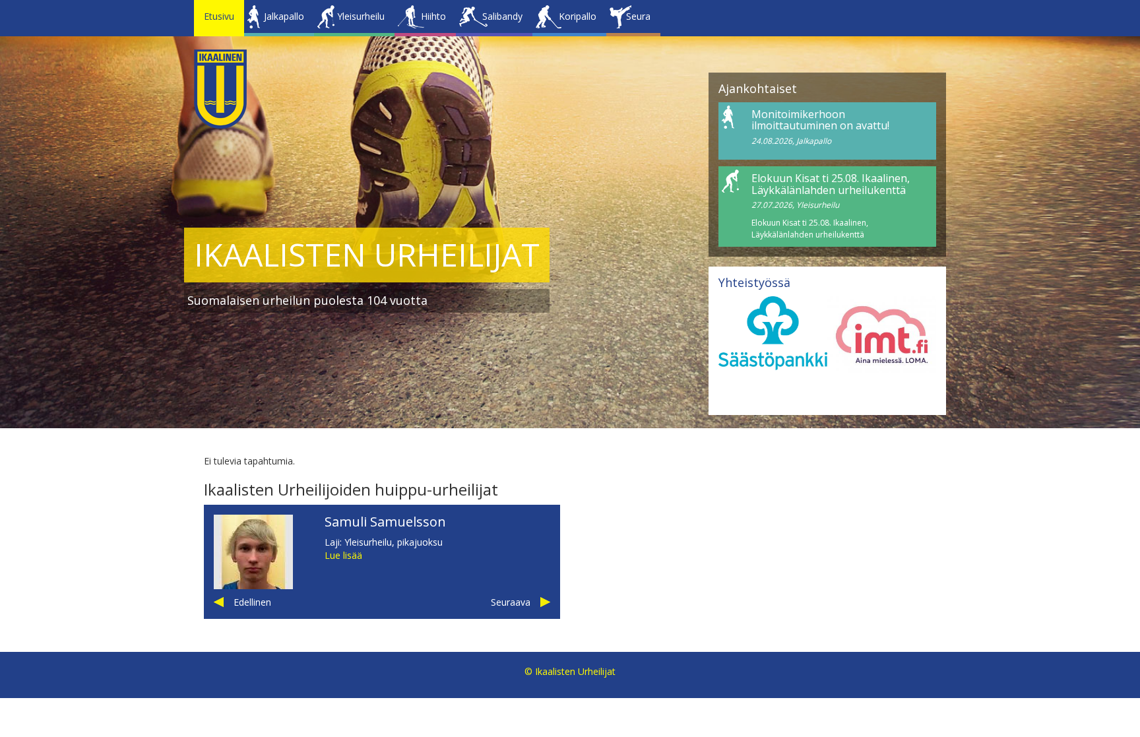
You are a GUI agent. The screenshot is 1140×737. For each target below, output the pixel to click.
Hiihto (433, 16)
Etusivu (219, 16)
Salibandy (502, 16)
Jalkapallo (284, 16)
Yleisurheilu (361, 16)
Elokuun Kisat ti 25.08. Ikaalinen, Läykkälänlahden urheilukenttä (830, 184)
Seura (638, 16)
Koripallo (577, 16)
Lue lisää (343, 555)
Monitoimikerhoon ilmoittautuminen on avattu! (820, 120)
